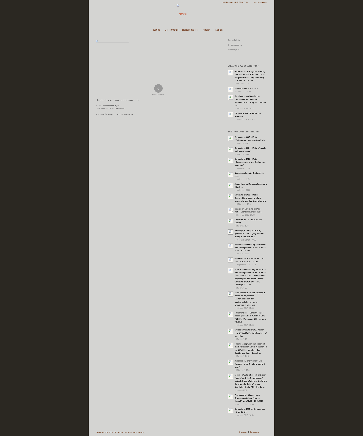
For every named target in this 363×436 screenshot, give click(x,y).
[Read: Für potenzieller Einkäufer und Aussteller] (230, 114)
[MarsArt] (181, 14)
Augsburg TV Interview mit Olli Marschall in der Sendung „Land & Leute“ (250, 364)
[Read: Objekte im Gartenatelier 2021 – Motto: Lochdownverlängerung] (230, 210)
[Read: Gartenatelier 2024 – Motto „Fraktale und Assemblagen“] (230, 149)
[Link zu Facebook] (96, 2)
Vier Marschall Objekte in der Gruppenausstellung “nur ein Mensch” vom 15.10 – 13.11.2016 (249, 398)
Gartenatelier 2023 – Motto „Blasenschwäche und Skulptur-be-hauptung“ (250, 162)
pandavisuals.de (138, 432)
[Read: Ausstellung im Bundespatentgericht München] (230, 185)
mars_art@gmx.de (260, 2)
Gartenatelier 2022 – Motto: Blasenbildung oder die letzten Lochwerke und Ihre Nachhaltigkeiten (251, 198)
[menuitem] (143, 29)
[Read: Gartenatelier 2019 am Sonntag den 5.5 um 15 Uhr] (230, 410)
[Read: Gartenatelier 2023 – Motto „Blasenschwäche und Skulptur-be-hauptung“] (230, 160)
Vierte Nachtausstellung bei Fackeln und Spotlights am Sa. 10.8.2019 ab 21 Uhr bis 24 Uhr (250, 247)
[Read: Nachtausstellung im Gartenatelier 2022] (230, 174)
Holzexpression (235, 45)
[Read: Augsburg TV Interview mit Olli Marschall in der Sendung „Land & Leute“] (230, 362)
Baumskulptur (234, 40)
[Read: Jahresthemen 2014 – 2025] (230, 89)
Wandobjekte (233, 50)
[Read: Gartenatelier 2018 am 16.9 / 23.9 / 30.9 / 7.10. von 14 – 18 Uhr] (230, 259)
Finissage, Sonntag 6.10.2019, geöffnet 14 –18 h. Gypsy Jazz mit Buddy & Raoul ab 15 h (249, 234)
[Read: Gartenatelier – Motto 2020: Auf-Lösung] (230, 221)
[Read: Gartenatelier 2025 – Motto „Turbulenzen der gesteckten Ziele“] (230, 138)
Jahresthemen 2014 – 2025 (246, 88)
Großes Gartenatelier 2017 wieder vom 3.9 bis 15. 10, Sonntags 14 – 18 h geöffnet (251, 333)
